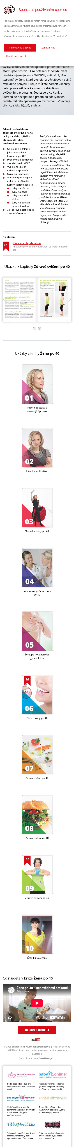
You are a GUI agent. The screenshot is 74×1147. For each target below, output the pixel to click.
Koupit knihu (37, 1030)
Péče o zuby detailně (27, 243)
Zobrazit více (48, 47)
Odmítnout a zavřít (16, 56)
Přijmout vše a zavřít (20, 47)
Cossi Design (45, 1058)
